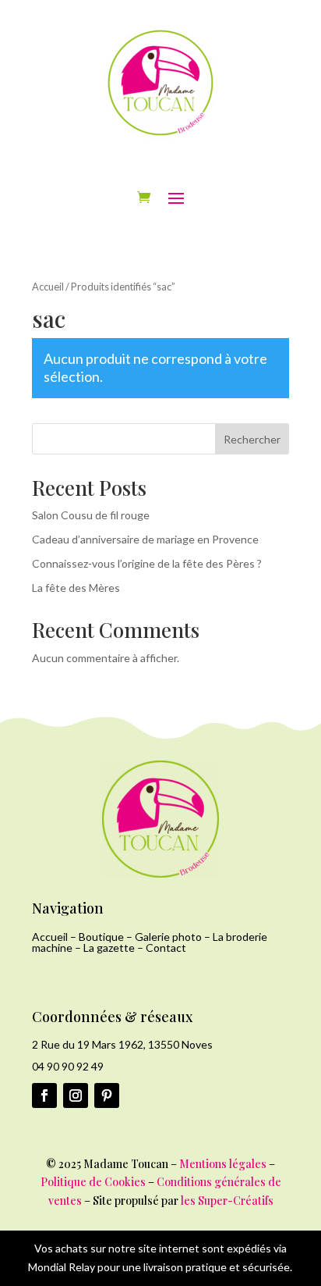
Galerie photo (168, 936)
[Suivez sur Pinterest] (106, 1095)
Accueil (48, 286)
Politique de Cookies (93, 1181)
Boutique (101, 936)
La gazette (109, 947)
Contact (166, 947)
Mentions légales (222, 1163)
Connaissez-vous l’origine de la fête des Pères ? (147, 563)
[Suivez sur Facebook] (44, 1095)
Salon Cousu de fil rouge (91, 515)
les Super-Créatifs (227, 1200)
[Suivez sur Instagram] (75, 1095)
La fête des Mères (76, 587)
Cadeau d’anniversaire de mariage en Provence (145, 539)
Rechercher (252, 439)
